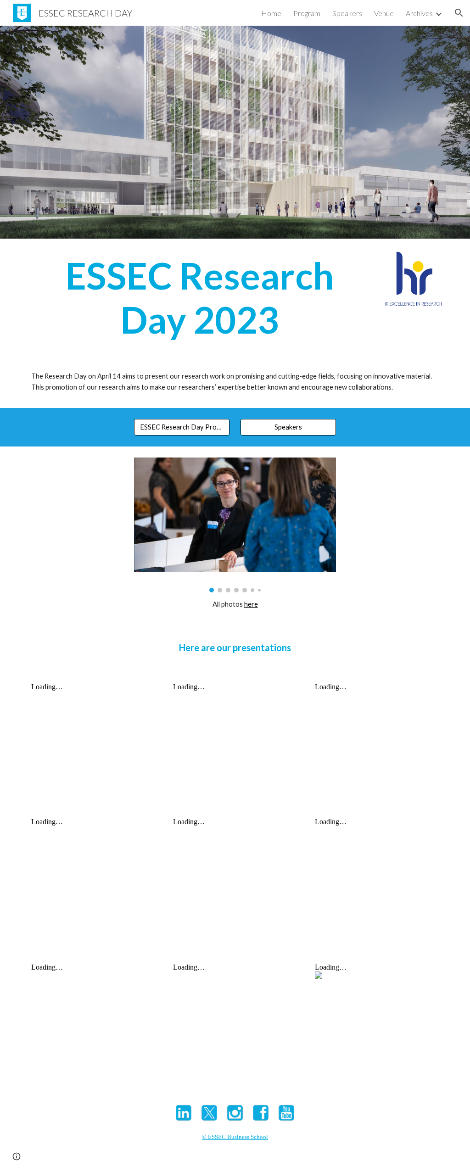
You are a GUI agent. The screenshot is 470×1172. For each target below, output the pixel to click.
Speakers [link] (347, 13)
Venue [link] (384, 13)
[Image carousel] (235, 525)
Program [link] (306, 13)
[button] (459, 13)
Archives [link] (419, 13)
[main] (200, 297)
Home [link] (271, 13)
